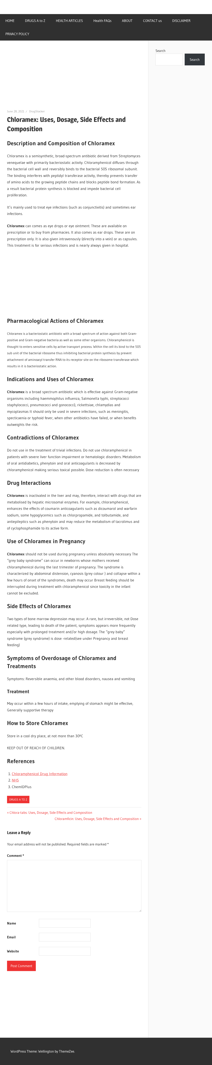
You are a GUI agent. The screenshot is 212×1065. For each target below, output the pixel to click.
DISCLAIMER (181, 20)
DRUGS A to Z (35, 20)
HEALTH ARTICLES (69, 20)
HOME (9, 20)
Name (11, 923)
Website (13, 951)
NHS (15, 780)
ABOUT (127, 20)
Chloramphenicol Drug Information (39, 774)
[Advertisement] (74, 78)
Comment (15, 855)
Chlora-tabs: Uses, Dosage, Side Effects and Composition (50, 812)
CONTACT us (152, 20)
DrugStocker (37, 111)
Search (160, 50)
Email (11, 937)
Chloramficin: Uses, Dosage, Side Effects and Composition (97, 818)
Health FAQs (102, 20)
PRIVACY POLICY (17, 34)
